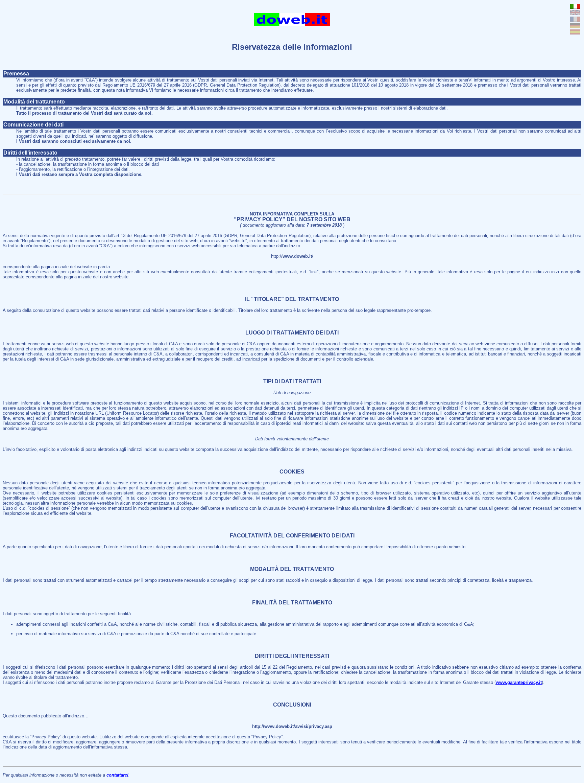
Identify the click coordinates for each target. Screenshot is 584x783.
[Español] (575, 33)
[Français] (575, 20)
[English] (575, 13)
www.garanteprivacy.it (519, 682)
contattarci (117, 775)
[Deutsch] (575, 26)
